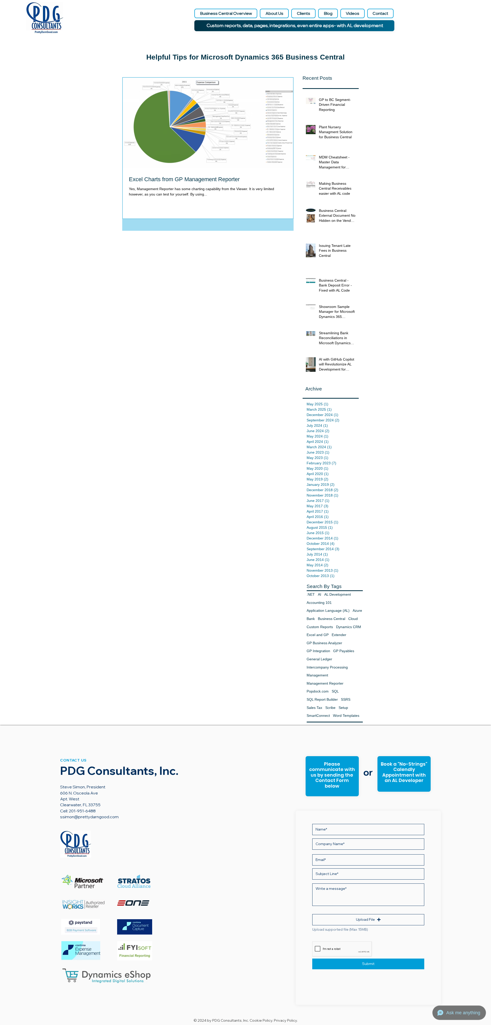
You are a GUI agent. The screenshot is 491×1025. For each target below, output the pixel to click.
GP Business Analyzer (324, 643)
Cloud (353, 619)
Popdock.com (318, 691)
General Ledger (319, 659)
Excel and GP (318, 635)
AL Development (337, 594)
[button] (368, 919)
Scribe (330, 708)
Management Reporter (325, 683)
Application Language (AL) (328, 610)
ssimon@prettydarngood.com (89, 816)
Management (317, 675)
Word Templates (346, 715)
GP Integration (318, 651)
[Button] (403, 774)
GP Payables (343, 651)
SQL (335, 691)
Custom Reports (320, 627)
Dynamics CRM (348, 627)
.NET (311, 594)
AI (319, 594)
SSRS (345, 699)
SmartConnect (318, 715)
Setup (343, 708)
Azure (357, 610)
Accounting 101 (319, 603)
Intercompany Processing (327, 667)
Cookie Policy (261, 1020)
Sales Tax (314, 708)
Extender (339, 635)
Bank (311, 619)
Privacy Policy (285, 1020)
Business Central (331, 619)
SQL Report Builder (322, 699)
